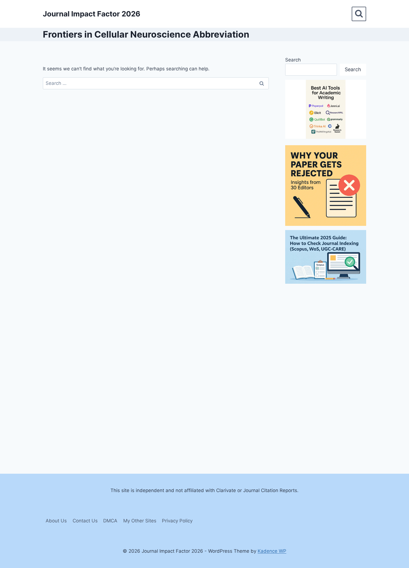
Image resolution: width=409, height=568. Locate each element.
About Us (56, 520)
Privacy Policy (177, 520)
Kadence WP (272, 551)
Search (293, 60)
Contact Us (85, 520)
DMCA (110, 520)
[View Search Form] (359, 14)
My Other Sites (139, 520)
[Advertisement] (325, 371)
